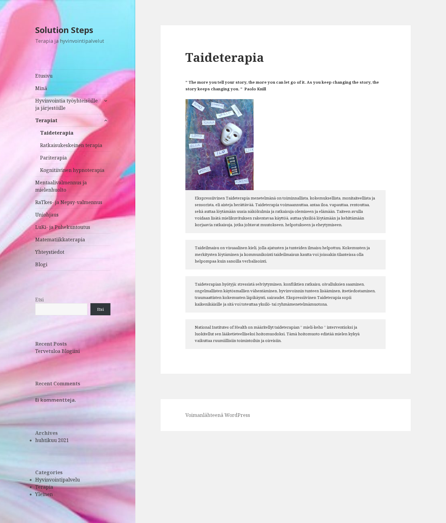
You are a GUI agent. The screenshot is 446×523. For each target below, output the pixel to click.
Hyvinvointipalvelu (57, 479)
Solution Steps (64, 29)
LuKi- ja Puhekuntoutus (62, 227)
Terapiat (46, 120)
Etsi (39, 299)
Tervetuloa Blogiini (57, 351)
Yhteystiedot (49, 252)
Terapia (44, 487)
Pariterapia (53, 157)
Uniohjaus (47, 214)
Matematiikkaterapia (60, 239)
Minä (41, 88)
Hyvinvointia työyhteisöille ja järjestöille (66, 104)
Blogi (41, 264)
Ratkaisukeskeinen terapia (71, 145)
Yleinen (44, 494)
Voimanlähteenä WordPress (217, 415)
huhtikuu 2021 (52, 440)
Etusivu (43, 75)
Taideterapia (56, 132)
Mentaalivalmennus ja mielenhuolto (61, 186)
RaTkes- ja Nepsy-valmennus (68, 202)
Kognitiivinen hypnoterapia (72, 170)
